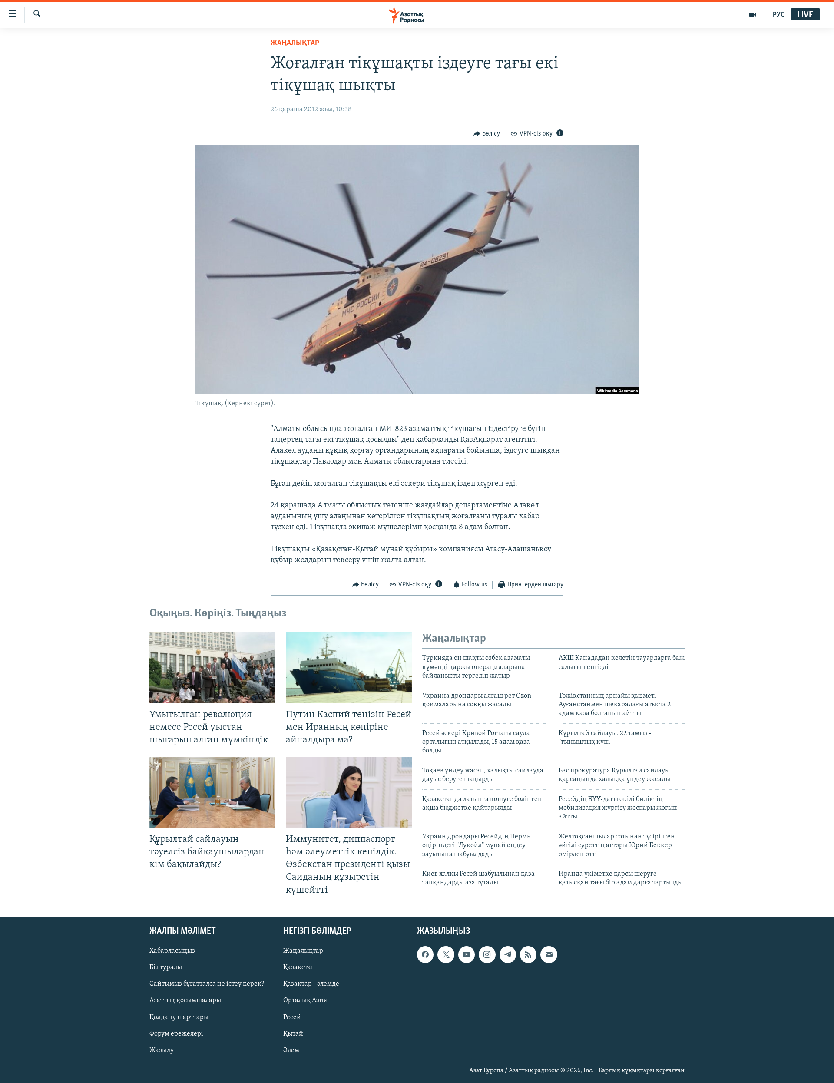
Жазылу (161, 1050)
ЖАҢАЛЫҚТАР (295, 43)
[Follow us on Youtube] (466, 954)
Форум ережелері (176, 1033)
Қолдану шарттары (178, 1016)
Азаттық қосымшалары (185, 1000)
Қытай (293, 1033)
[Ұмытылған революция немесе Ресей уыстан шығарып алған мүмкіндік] (212, 667)
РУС (778, 14)
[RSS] (528, 954)
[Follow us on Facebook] (425, 954)
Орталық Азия (305, 1000)
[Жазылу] (548, 954)
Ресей (292, 1016)
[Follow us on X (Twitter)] (445, 954)
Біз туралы (165, 967)
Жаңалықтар (303, 950)
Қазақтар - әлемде (311, 983)
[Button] (486, 133)
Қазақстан (299, 967)
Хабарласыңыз (172, 950)
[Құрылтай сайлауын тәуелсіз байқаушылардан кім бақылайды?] (212, 792)
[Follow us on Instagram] (487, 954)
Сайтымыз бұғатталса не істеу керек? (206, 983)
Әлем (291, 1050)
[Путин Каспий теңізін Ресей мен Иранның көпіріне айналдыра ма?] (349, 667)
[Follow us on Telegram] (508, 954)
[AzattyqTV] (753, 14)
